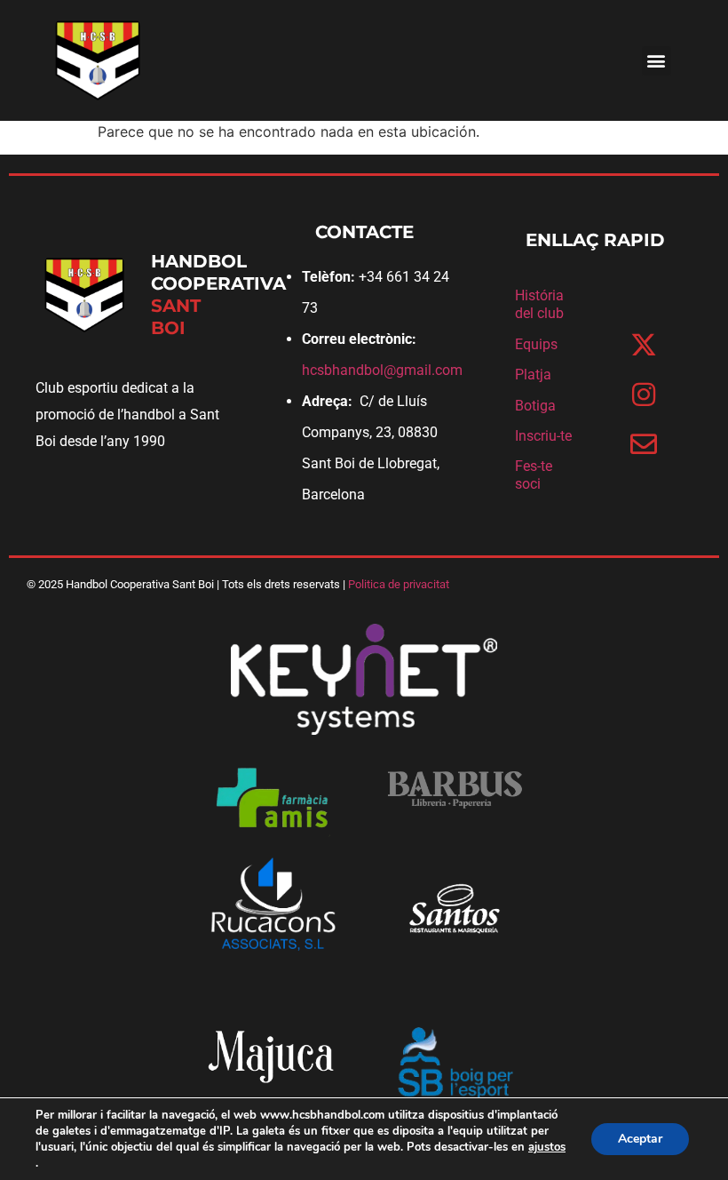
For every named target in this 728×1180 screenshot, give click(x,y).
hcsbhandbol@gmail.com (382, 370)
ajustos (547, 1147)
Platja (533, 374)
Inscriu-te (543, 435)
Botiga (535, 405)
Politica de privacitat (398, 584)
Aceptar (640, 1138)
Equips (536, 344)
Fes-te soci (533, 475)
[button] (656, 61)
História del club (539, 304)
